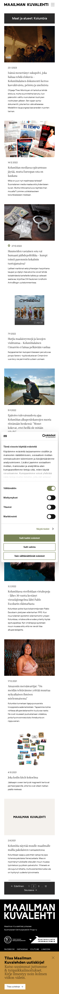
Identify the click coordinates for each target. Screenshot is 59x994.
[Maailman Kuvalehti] (29, 918)
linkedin (45, 949)
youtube (34, 949)
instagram (22, 949)
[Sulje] (53, 958)
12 (46, 886)
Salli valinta (29, 547)
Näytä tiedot (42, 529)
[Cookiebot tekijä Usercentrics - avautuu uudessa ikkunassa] (42, 436)
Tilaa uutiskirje (13, 986)
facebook (9, 949)
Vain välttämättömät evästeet (29, 556)
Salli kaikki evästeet (29, 538)
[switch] (51, 497)
